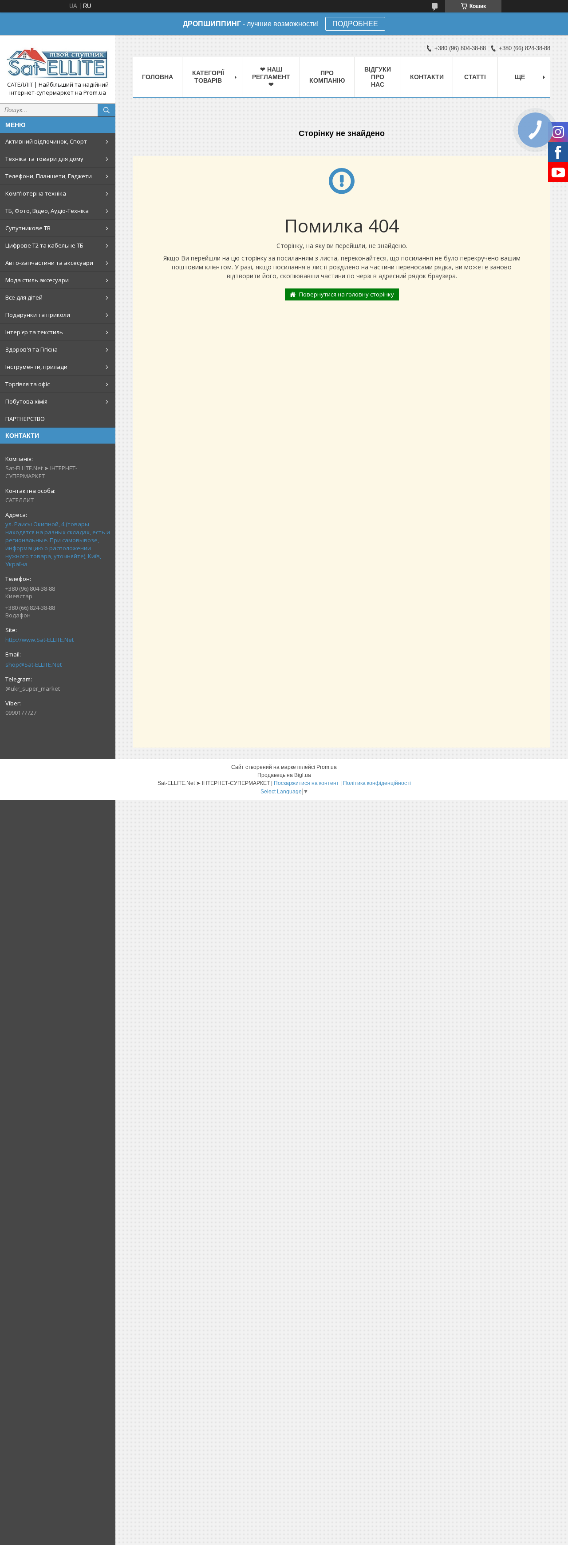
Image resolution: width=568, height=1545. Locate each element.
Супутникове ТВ (28, 228)
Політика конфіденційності (377, 783)
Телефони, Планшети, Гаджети (48, 176)
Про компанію (327, 76)
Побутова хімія (26, 401)
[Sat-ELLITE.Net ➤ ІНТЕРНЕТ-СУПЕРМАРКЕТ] (58, 61)
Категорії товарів (208, 76)
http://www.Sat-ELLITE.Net (39, 640)
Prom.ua (326, 767)
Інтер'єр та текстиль (34, 332)
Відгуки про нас (377, 77)
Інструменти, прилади (36, 367)
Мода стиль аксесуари (37, 280)
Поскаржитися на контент (306, 783)
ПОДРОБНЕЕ (355, 24)
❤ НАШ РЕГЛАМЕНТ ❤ (271, 77)
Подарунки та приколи (37, 315)
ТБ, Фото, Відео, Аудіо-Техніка (47, 211)
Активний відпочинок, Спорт (46, 141)
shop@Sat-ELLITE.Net (33, 664)
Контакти (427, 76)
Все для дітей (24, 297)
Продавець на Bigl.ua (284, 775)
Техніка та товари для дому (44, 159)
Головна (157, 76)
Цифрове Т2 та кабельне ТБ (44, 245)
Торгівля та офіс (27, 384)
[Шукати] (106, 110)
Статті (475, 76)
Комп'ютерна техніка (35, 193)
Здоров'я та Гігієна (31, 349)
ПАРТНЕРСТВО (25, 419)
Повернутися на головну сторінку (346, 294)
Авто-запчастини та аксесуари (49, 263)
